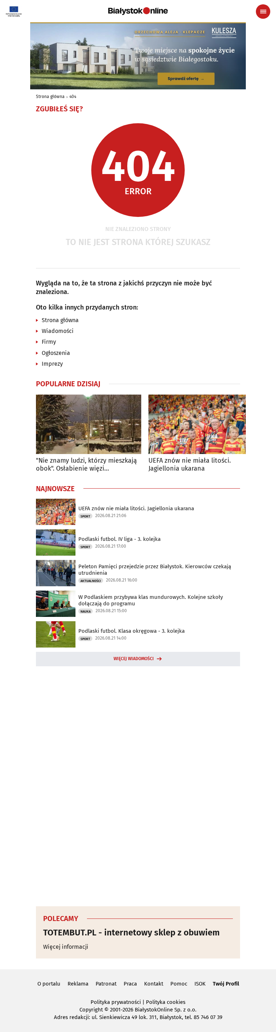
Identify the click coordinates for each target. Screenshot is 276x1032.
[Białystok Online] (138, 11)
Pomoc (178, 983)
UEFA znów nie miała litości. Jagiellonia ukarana (189, 464)
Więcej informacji (65, 946)
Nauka (85, 611)
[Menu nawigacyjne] (263, 11)
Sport (85, 516)
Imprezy (52, 363)
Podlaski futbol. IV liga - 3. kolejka (119, 539)
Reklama (78, 983)
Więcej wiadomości (134, 658)
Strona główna (50, 96)
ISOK (200, 983)
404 (72, 96)
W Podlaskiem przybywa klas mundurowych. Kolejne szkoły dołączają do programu (150, 600)
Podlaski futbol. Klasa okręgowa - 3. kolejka (131, 631)
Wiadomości (58, 331)
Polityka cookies (165, 1002)
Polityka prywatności (116, 1002)
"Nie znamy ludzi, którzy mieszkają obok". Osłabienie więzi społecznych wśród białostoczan (86, 464)
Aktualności (90, 581)
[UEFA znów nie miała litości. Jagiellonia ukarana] (201, 424)
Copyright (91, 1009)
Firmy (49, 341)
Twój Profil (226, 983)
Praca (130, 983)
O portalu (48, 983)
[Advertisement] (138, 785)
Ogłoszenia (56, 353)
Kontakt (153, 983)
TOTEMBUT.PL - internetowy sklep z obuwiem (131, 932)
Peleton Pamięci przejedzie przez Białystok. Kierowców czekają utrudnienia (154, 569)
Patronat (106, 983)
